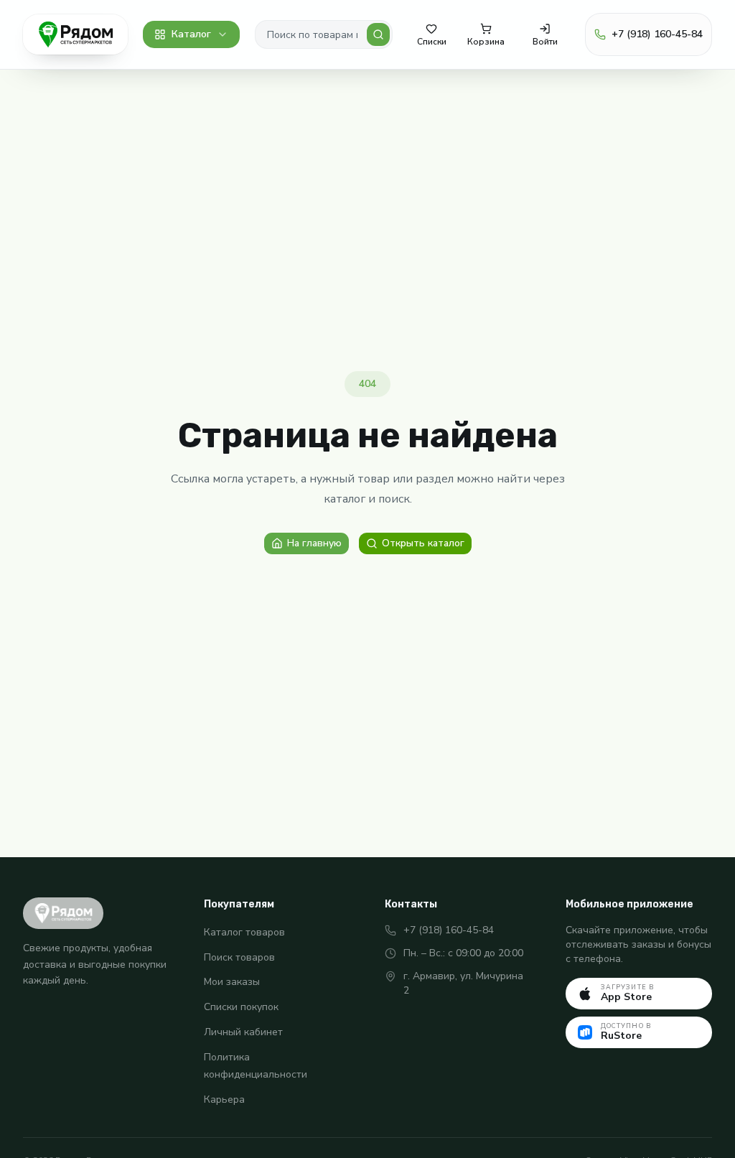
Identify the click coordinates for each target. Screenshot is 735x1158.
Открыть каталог (423, 543)
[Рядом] (75, 34)
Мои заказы (232, 982)
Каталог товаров (244, 932)
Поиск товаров (239, 957)
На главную (314, 543)
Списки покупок (241, 1007)
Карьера (224, 1099)
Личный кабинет (243, 1032)
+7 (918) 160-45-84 (448, 930)
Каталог (191, 34)
